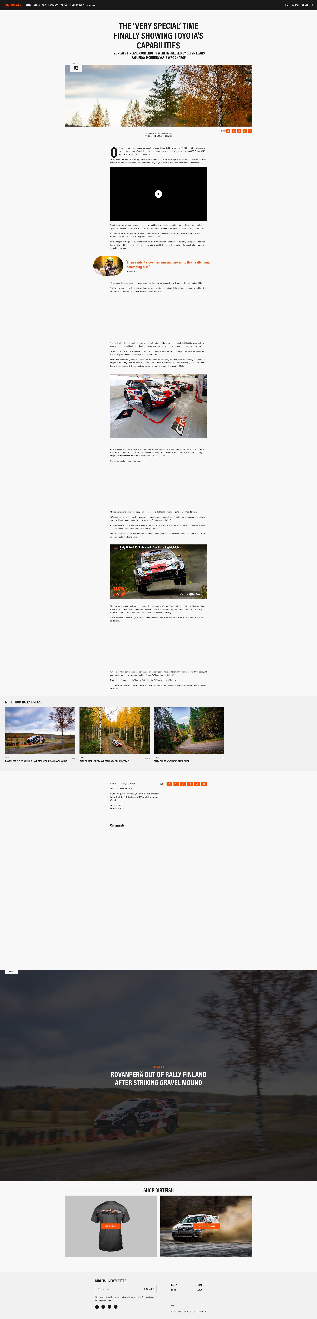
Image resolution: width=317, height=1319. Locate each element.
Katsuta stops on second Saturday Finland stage (104, 761)
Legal (173, 1305)
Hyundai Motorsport (141, 793)
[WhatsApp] (239, 131)
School (296, 5)
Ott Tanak (151, 793)
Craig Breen (121, 793)
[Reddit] (250, 131)
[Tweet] (234, 131)
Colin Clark (131, 783)
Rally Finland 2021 (122, 796)
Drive (173, 1289)
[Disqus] (158, 924)
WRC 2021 (113, 800)
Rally (28, 5)
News (7, 757)
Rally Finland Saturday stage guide (171, 761)
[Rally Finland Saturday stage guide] (189, 730)
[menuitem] (28, 5)
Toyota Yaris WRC (134, 796)
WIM (44, 5)
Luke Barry (122, 783)
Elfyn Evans (129, 793)
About (305, 5)
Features (157, 757)
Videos (64, 5)
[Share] (228, 131)
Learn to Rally (76, 5)
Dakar (37, 5)
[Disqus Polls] (158, 859)
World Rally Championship (149, 796)
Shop (287, 5)
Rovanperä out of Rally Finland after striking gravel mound (36, 761)
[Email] (204, 784)
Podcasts (53, 5)
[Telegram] (245, 131)
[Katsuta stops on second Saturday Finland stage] (114, 730)
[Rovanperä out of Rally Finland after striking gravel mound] (40, 730)
